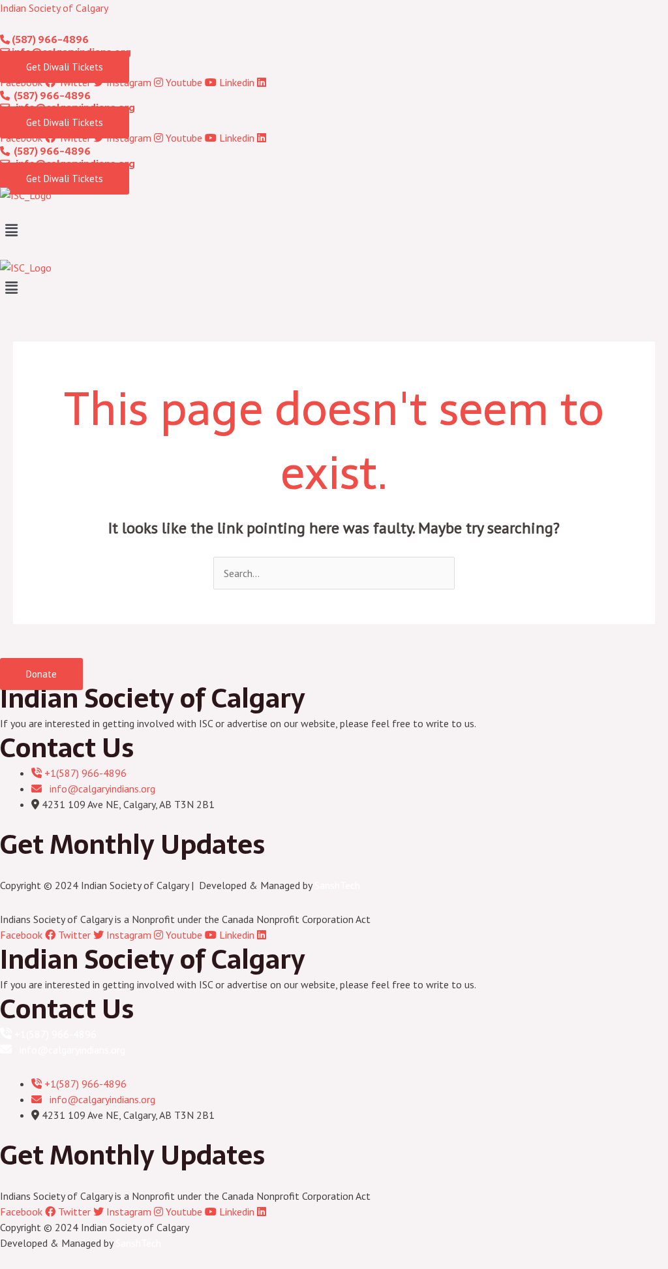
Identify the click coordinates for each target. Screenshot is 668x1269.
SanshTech (337, 885)
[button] (334, 231)
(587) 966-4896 (49, 39)
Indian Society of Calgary (54, 7)
